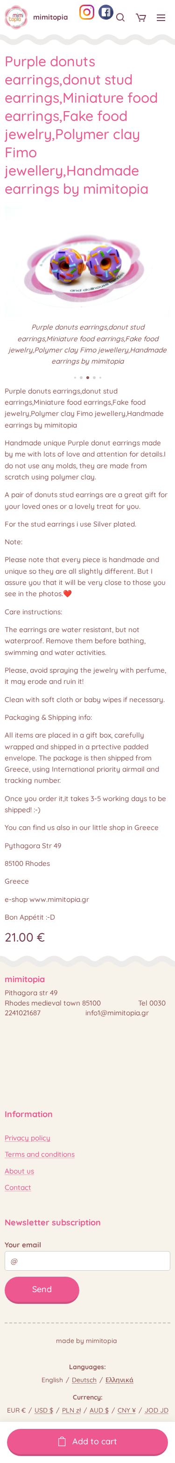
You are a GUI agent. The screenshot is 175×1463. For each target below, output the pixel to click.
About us (19, 1171)
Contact (18, 1187)
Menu (161, 17)
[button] (120, 17)
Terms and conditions (40, 1154)
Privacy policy (27, 1137)
